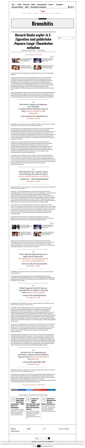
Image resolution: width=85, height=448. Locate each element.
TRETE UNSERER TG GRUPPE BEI (33, 54)
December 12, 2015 (33, 118)
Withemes (50, 441)
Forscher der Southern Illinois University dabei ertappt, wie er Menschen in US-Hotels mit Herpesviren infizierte (33, 404)
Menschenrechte (42, 4)
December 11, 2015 (33, 266)
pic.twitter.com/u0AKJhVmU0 (33, 261)
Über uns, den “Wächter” (64, 429)
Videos (27, 7)
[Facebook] (69, 7)
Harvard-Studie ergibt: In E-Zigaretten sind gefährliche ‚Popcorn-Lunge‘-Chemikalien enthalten (33, 41)
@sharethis (33, 113)
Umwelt (51, 4)
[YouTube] (71, 7)
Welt (13, 4)
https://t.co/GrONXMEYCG (39, 357)
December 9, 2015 (33, 364)
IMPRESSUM (13, 429)
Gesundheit (59, 4)
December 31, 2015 (33, 181)
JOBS (44, 429)
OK (39, 446)
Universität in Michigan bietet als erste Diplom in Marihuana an (49, 401)
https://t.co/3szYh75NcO (39, 176)
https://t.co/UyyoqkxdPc (36, 293)
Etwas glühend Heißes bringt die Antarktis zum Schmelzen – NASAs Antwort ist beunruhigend (17, 403)
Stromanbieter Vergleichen (38, 7)
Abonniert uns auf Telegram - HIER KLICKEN (33, 384)
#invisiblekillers (24, 259)
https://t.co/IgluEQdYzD (39, 259)
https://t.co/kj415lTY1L (34, 111)
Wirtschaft (26, 4)
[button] (73, 38)
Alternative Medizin (17, 7)
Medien (33, 4)
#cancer (21, 176)
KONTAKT (29, 429)
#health (28, 176)
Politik (19, 4)
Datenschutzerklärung (15, 431)
